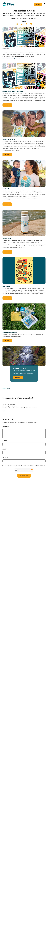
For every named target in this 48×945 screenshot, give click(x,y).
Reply (3, 410)
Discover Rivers (6, 388)
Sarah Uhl (5, 189)
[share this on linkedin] (31, 24)
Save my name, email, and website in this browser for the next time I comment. (25, 465)
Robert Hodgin (7, 238)
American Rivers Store (9, 332)
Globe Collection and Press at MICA (13, 91)
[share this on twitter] (17, 24)
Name (4, 440)
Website (5, 457)
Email (4, 449)
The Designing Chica (8, 139)
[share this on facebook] (26, 24)
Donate (38, 4)
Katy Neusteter (18, 18)
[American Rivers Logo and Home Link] (8, 4)
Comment (5, 426)
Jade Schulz (6, 286)
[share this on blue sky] (21, 24)
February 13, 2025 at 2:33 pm (9, 406)
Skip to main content (8, 7)
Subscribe (17, 377)
